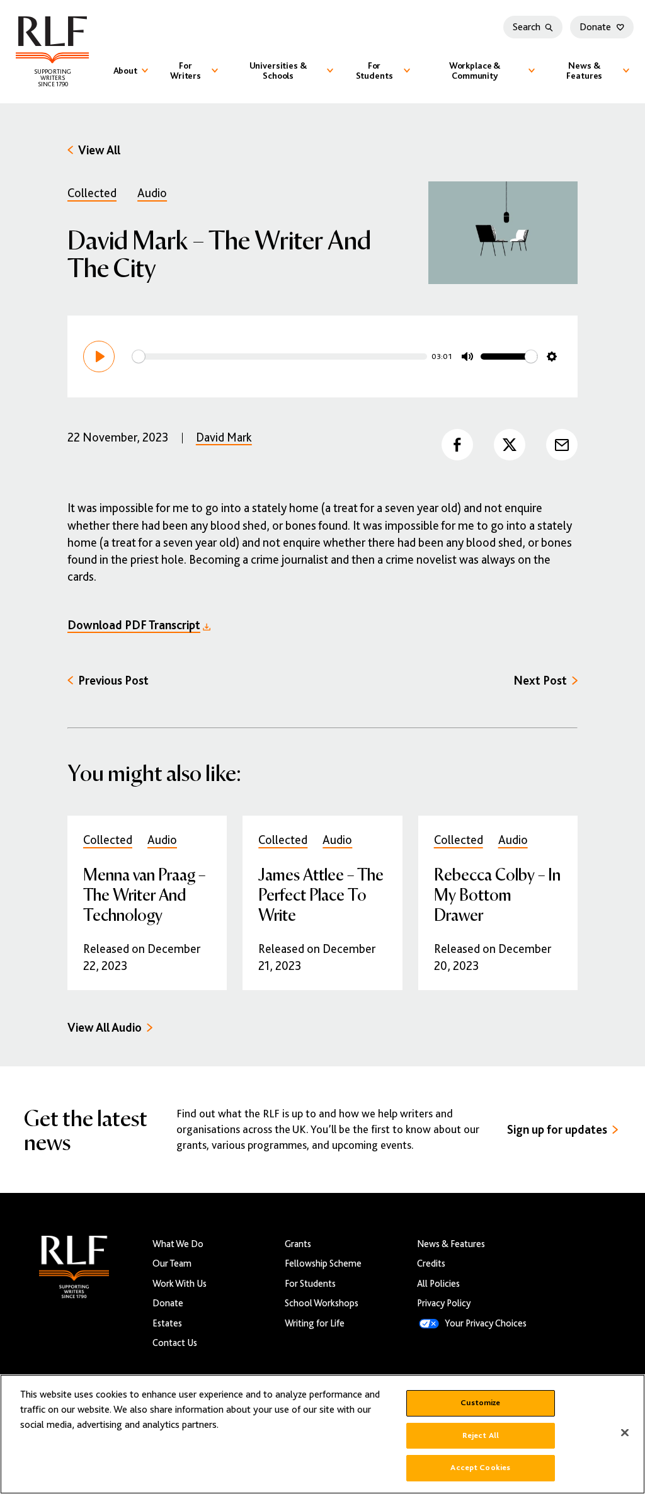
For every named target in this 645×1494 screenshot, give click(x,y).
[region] (322, 1434)
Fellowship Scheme (323, 1263)
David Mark (224, 437)
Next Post (540, 680)
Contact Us (174, 1343)
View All (99, 150)
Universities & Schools (278, 70)
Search (526, 27)
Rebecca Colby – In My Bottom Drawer (497, 894)
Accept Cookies (480, 1468)
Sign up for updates (557, 1130)
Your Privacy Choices (486, 1323)
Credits (431, 1263)
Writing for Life (315, 1323)
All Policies (438, 1283)
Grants (298, 1244)
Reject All (480, 1435)
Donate (595, 27)
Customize (480, 1403)
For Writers (185, 70)
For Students (374, 70)
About (125, 70)
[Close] (625, 1433)
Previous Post (113, 680)
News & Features (584, 70)
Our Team (171, 1263)
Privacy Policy (444, 1303)
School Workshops (321, 1303)
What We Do (177, 1244)
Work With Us (179, 1283)
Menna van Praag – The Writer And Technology (144, 894)
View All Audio (104, 1027)
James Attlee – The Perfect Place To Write (321, 894)
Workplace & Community (475, 70)
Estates (167, 1323)
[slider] (279, 356)
